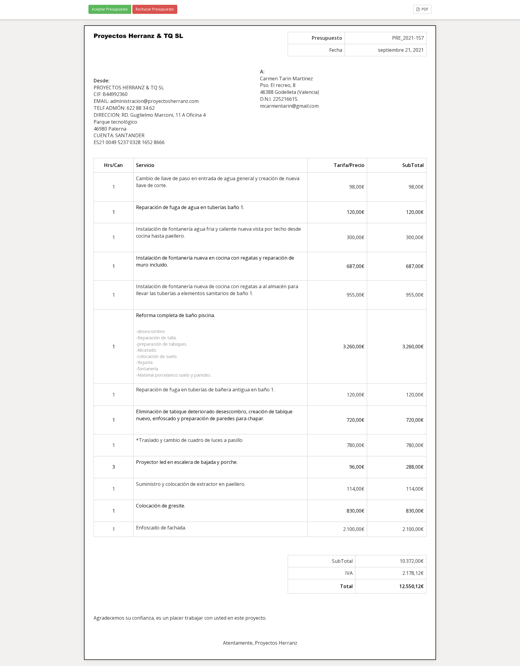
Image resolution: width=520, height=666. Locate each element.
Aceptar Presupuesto (110, 9)
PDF (424, 9)
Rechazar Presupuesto (155, 9)
